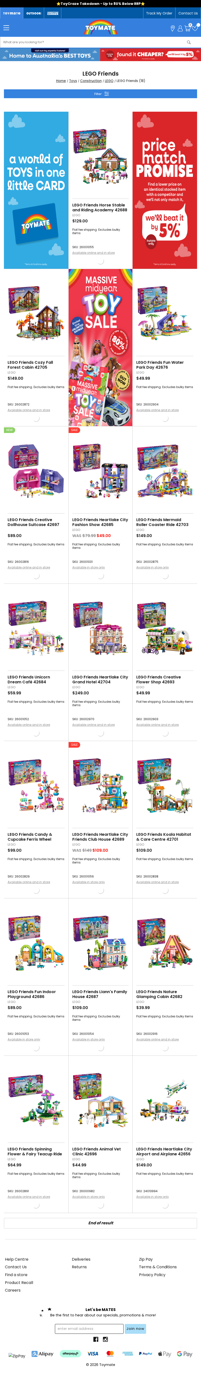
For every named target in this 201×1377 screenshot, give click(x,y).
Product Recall (19, 1282)
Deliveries (81, 1259)
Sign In (180, 28)
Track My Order (159, 13)
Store (172, 28)
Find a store (16, 1275)
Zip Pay (146, 1259)
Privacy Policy (152, 1275)
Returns (79, 1267)
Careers (13, 1290)
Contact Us (188, 13)
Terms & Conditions (158, 1267)
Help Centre (16, 1259)
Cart (190, 25)
